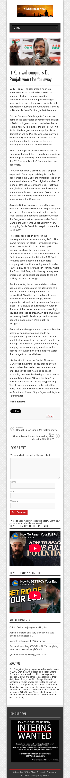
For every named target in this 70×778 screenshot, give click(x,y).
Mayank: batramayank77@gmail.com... (29, 641)
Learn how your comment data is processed (34, 522)
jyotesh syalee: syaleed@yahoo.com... (29, 654)
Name (13, 481)
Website (14, 501)
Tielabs (46, 775)
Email (13, 491)
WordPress (26, 775)
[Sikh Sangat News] (35, 15)
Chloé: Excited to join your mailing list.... (29, 627)
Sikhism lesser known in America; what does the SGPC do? (33, 436)
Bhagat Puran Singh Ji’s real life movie (37, 428)
